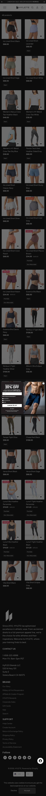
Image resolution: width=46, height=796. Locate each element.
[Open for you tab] (40, 761)
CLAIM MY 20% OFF (12, 405)
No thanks (12, 408)
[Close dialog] (43, 383)
